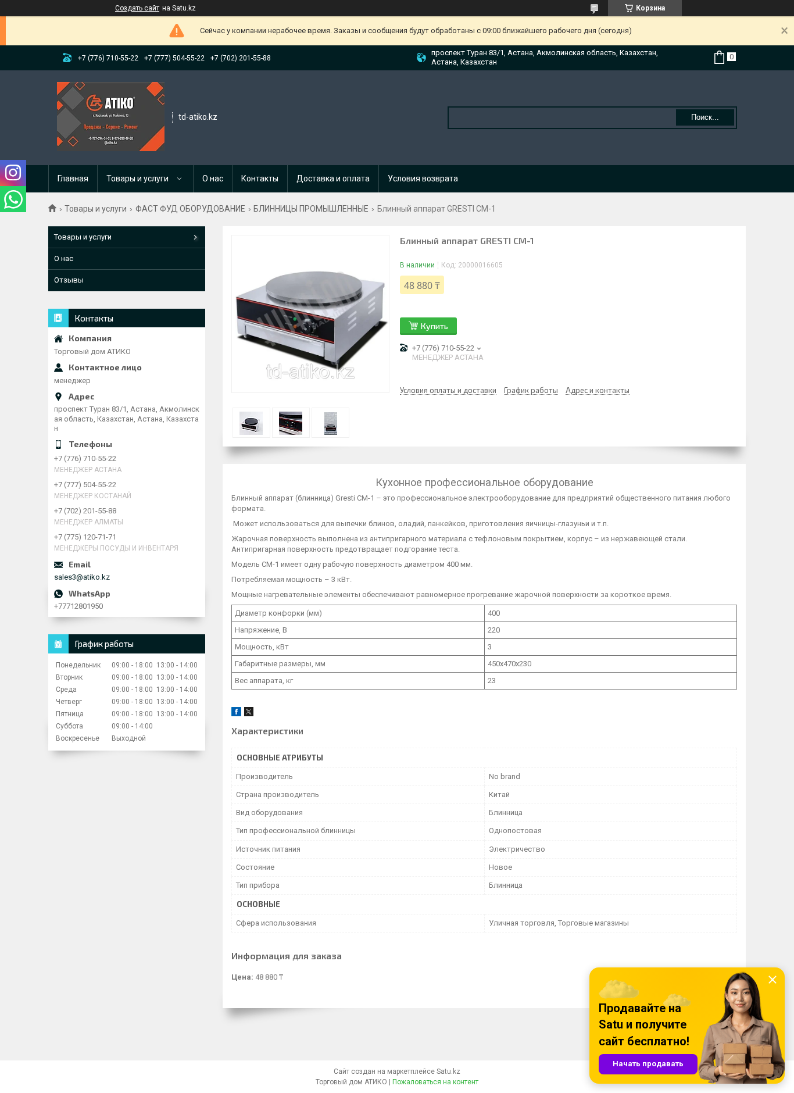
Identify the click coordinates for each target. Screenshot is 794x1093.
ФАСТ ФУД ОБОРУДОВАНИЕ (190, 208)
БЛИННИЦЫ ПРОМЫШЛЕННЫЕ (311, 208)
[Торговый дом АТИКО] (110, 117)
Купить (434, 326)
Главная (73, 178)
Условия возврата (423, 178)
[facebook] (236, 713)
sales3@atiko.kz (82, 577)
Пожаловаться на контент (435, 1082)
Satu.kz (448, 1071)
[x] (248, 713)
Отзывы (69, 280)
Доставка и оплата (333, 178)
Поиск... (705, 117)
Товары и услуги (137, 178)
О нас (212, 178)
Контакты (259, 178)
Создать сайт (137, 8)
